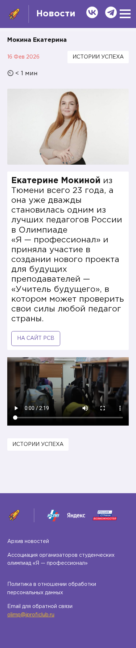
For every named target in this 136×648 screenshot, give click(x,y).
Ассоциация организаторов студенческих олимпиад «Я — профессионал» (61, 559)
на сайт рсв (35, 338)
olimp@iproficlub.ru (30, 615)
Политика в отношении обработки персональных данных (51, 588)
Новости (55, 14)
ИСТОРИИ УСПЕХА (98, 57)
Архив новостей (28, 541)
